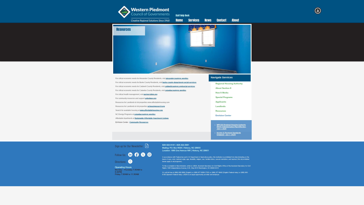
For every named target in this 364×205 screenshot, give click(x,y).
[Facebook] (137, 154)
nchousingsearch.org (156, 106)
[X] (143, 154)
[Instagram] (149, 154)
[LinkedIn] (130, 154)
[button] (193, 20)
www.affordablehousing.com (158, 102)
